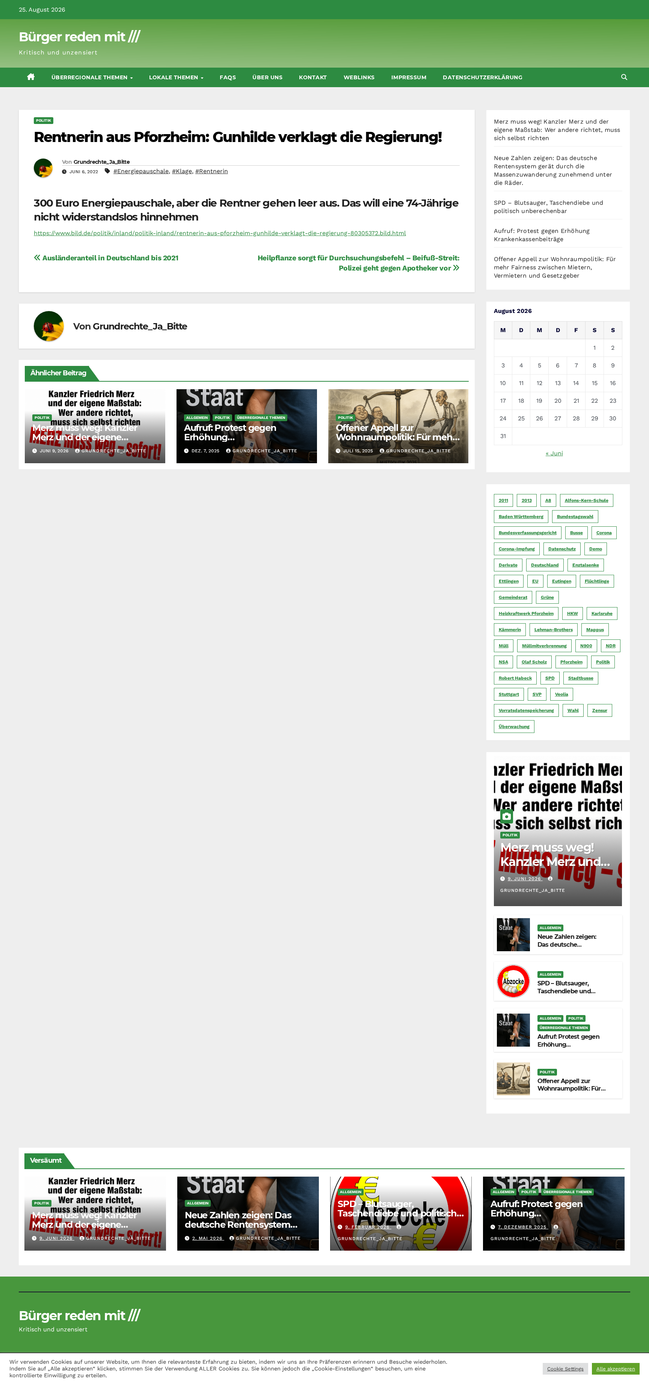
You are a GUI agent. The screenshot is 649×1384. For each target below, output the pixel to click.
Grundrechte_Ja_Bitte (102, 162)
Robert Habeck (515, 678)
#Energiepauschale (141, 171)
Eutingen (561, 581)
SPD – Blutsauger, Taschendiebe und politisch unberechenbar (572, 991)
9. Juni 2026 (525, 878)
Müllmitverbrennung (544, 645)
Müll (504, 645)
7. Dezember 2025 (523, 1227)
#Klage (182, 171)
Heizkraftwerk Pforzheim (526, 613)
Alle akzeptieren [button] (615, 1369)
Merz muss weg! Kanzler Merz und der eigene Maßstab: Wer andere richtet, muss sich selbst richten (557, 130)
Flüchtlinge (597, 581)
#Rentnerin (211, 171)
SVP (537, 694)
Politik (43, 120)
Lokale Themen (174, 77)
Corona (604, 532)
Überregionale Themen (90, 77)
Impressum (409, 77)
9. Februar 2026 (368, 1227)
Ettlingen (509, 581)
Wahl (573, 710)
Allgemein (197, 418)
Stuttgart (509, 694)
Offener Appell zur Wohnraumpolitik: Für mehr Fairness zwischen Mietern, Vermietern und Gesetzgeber (555, 267)
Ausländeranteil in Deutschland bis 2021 (109, 258)
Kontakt (313, 77)
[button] (624, 77)
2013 (527, 500)
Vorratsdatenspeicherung (526, 710)
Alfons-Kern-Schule (586, 500)
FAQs (228, 77)
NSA (503, 662)
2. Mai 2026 (208, 1238)
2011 (503, 500)
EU (535, 581)
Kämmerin (510, 629)
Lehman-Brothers (553, 629)
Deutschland (545, 565)
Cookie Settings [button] (565, 1369)
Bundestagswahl (575, 516)
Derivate (508, 565)
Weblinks (359, 77)
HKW (572, 613)
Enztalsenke (585, 565)
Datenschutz (562, 548)
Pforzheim (571, 662)
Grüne (547, 597)
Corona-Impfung (517, 548)
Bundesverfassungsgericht (528, 532)
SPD (550, 678)
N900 (586, 645)
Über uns (267, 77)
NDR (611, 645)
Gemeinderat (513, 597)
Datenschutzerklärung (482, 77)
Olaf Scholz (534, 662)
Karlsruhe (602, 613)
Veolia (561, 694)
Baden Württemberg (521, 516)
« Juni (554, 453)
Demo (595, 548)
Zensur (599, 710)
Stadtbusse (580, 678)
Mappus (595, 629)
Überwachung (514, 726)
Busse (576, 532)
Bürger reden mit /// (79, 37)
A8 (548, 500)
